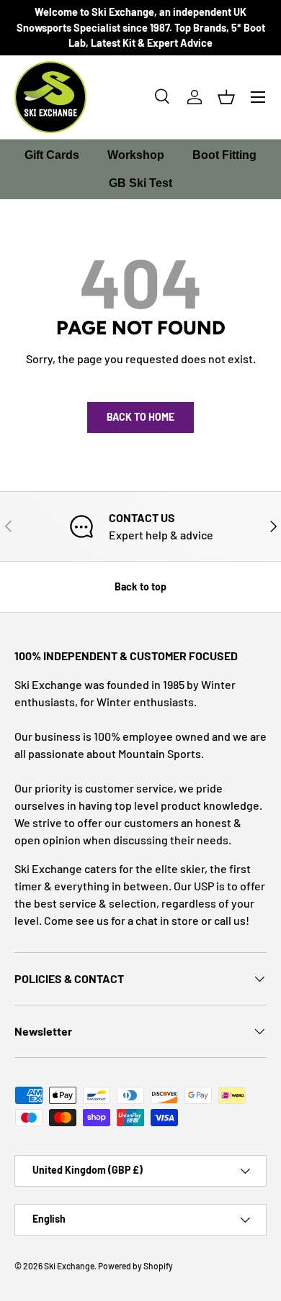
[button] (226, 97)
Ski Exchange (69, 1266)
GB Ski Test (140, 183)
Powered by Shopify (135, 1266)
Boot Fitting (224, 155)
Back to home (140, 417)
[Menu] (258, 97)
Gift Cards (51, 155)
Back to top (140, 586)
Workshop (135, 155)
